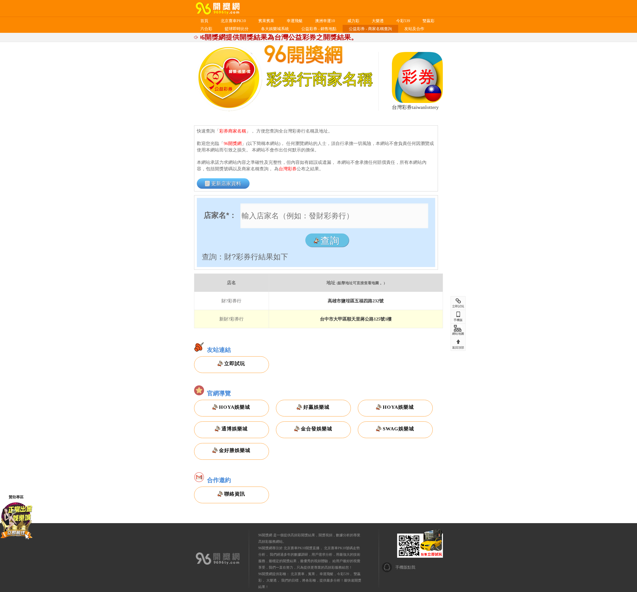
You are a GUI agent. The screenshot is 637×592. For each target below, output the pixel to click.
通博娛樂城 (234, 428)
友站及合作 (414, 29)
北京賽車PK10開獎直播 (301, 548)
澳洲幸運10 (325, 21)
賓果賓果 (266, 21)
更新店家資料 (226, 183)
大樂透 (378, 21)
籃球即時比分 (237, 29)
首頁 (204, 21)
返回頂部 (458, 347)
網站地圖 (458, 333)
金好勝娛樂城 (234, 450)
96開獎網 (265, 535)
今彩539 (403, 21)
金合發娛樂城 (316, 428)
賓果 (311, 574)
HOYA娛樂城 (234, 407)
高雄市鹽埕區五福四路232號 (356, 300)
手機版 (458, 320)
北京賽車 (298, 574)
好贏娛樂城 (316, 407)
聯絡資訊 (234, 494)
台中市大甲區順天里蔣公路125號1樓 (356, 319)
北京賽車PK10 (233, 21)
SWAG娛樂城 (398, 428)
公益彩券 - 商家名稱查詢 (370, 29)
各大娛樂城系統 (275, 29)
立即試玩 (234, 363)
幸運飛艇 (295, 21)
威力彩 (353, 21)
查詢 (329, 240)
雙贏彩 (428, 21)
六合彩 (206, 29)
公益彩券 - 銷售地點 (318, 29)
